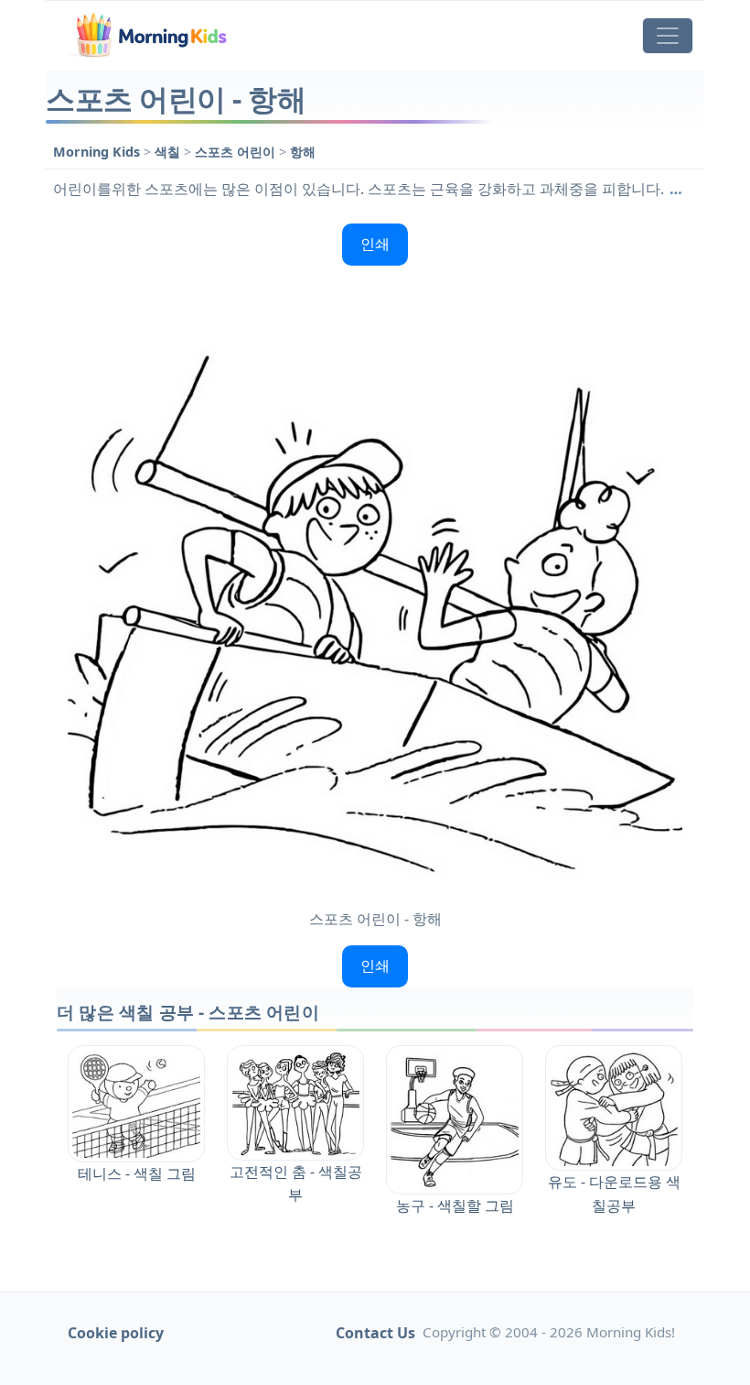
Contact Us (375, 1333)
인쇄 (375, 244)
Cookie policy (116, 1333)
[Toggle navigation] (667, 35)
